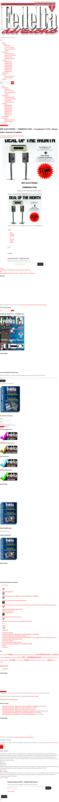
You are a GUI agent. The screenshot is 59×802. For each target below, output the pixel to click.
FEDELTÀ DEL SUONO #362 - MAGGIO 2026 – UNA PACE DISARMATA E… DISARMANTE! (20, 596)
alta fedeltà (2, 654)
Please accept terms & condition (8, 425)
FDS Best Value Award (9, 58)
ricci (46, 660)
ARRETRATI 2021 (8, 63)
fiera (42, 657)
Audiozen (34, 654)
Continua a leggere (11, 791)
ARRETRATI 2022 (8, 61)
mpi (23, 660)
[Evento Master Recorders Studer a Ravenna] (3, 615)
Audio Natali (19, 654)
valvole (55, 660)
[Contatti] (3, 624)
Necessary (3, 763)
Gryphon (5, 660)
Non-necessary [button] (3, 769)
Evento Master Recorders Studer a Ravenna (11, 616)
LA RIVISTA (4, 44)
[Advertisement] (8, 363)
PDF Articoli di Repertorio (10, 48)
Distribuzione (14, 657)
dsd (20, 657)
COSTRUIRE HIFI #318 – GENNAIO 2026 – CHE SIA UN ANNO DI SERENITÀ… (18, 712)
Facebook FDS (4, 666)
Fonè (44, 657)
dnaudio (18, 657)
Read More (2, 744)
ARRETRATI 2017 (8, 69)
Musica (26, 660)
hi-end (8, 660)
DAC (3, 657)
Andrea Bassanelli (5, 135)
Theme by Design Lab (29, 737)
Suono (50, 660)
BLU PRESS (40, 654)
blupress (47, 654)
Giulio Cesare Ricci (51, 657)
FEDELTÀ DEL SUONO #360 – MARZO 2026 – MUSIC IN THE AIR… (16, 709)
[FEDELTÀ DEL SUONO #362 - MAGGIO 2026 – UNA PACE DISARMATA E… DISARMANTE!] (3, 594)
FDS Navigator (5, 73)
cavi (50, 654)
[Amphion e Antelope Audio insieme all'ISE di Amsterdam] (3, 598)
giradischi (46, 657)
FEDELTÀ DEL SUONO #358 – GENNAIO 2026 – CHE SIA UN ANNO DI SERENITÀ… (19, 714)
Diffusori (7, 657)
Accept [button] (53, 742)
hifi (14, 660)
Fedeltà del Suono (4, 125)
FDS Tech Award (8, 56)
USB (53, 660)
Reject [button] (56, 742)
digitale (11, 657)
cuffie (1, 657)
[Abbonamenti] (3, 628)
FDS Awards (5, 52)
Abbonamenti (7, 45)
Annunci (4, 74)
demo (4, 657)
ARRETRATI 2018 (8, 68)
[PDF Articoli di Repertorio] (3, 590)
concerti (55, 654)
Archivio (6, 50)
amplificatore (6, 654)
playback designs (39, 660)
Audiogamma (15, 654)
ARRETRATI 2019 (8, 66)
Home (3, 42)
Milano (16, 660)
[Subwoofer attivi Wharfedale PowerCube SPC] (3, 607)
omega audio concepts (33, 660)
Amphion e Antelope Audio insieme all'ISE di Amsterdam (14, 600)
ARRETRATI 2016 (8, 71)
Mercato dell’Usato (9, 77)
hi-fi (11, 660)
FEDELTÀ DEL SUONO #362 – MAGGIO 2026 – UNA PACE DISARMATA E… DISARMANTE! (20, 706)
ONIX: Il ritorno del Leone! (7, 612)
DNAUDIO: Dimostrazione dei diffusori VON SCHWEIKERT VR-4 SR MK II (17, 621)
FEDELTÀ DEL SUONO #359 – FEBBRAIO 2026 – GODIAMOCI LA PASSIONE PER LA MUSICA (21, 711)
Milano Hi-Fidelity (20, 660)
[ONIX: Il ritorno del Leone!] (8, 610)
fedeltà (26, 657)
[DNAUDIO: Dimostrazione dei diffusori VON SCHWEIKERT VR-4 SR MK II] (3, 619)
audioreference (30, 654)
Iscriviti (40, 264)
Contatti (4, 79)
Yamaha (1, 662)
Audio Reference (24, 654)
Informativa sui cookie (33, 696)
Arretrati (4, 60)
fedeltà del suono (34, 657)
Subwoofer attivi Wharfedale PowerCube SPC (12, 609)
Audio (11, 654)
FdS (23, 657)
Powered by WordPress (19, 737)
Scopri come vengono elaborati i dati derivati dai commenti (33, 304)
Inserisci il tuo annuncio (10, 76)
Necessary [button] (2, 761)
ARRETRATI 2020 (8, 65)
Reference (44, 660)
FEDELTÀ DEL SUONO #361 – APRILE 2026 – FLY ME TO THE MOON (16, 707)
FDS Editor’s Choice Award (10, 55)
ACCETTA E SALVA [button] (4, 777)
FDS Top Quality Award (9, 53)
